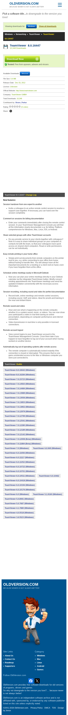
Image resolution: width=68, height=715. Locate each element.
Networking (21, 34)
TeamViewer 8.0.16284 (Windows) (20, 375)
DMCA (47, 708)
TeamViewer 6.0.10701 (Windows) (20, 471)
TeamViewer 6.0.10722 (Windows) (20, 467)
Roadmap (9, 663)
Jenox (8, 710)
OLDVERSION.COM (24, 3)
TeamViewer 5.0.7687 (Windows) (19, 503)
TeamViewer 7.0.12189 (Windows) (20, 430)
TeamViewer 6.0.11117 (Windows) (19, 457)
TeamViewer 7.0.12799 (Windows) (20, 416)
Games (40, 670)
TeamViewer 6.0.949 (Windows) (47, 448)
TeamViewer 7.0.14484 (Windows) (20, 388)
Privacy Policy (37, 708)
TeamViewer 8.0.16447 (25, 45)
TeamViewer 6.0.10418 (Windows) (20, 480)
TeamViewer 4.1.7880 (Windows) (19, 508)
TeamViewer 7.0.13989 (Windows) (20, 393)
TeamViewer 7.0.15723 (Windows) (20, 379)
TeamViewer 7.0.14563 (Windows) (20, 384)
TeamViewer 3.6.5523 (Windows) (19, 517)
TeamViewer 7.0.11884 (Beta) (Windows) (23, 444)
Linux (39, 663)
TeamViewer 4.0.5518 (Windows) (19, 513)
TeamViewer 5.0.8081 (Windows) (19, 499)
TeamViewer (34, 34)
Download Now (15, 59)
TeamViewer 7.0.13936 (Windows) (20, 398)
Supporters (10, 666)
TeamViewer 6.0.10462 (49, 476)
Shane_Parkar (21, 102)
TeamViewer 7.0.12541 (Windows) (20, 421)
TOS (54, 708)
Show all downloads (47, 26)
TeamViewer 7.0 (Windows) (17, 448)
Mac (39, 659)
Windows (9, 34)
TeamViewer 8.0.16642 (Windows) (20, 370)
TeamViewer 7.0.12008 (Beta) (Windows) (23, 439)
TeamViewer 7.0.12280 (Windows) (20, 425)
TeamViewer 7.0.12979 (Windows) (20, 411)
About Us (9, 656)
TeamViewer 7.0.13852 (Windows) (20, 407)
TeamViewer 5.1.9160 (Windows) (47, 494)
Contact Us (10, 659)
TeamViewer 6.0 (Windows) (17, 494)
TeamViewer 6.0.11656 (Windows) (20, 453)
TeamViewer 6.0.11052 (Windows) (20, 462)
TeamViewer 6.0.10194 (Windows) (20, 485)
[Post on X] (10, 111)
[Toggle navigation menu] (59, 4)
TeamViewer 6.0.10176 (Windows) (20, 490)
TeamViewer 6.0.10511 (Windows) (20, 476)
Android (40, 666)
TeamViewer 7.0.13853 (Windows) (20, 402)
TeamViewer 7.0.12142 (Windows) (20, 434)
